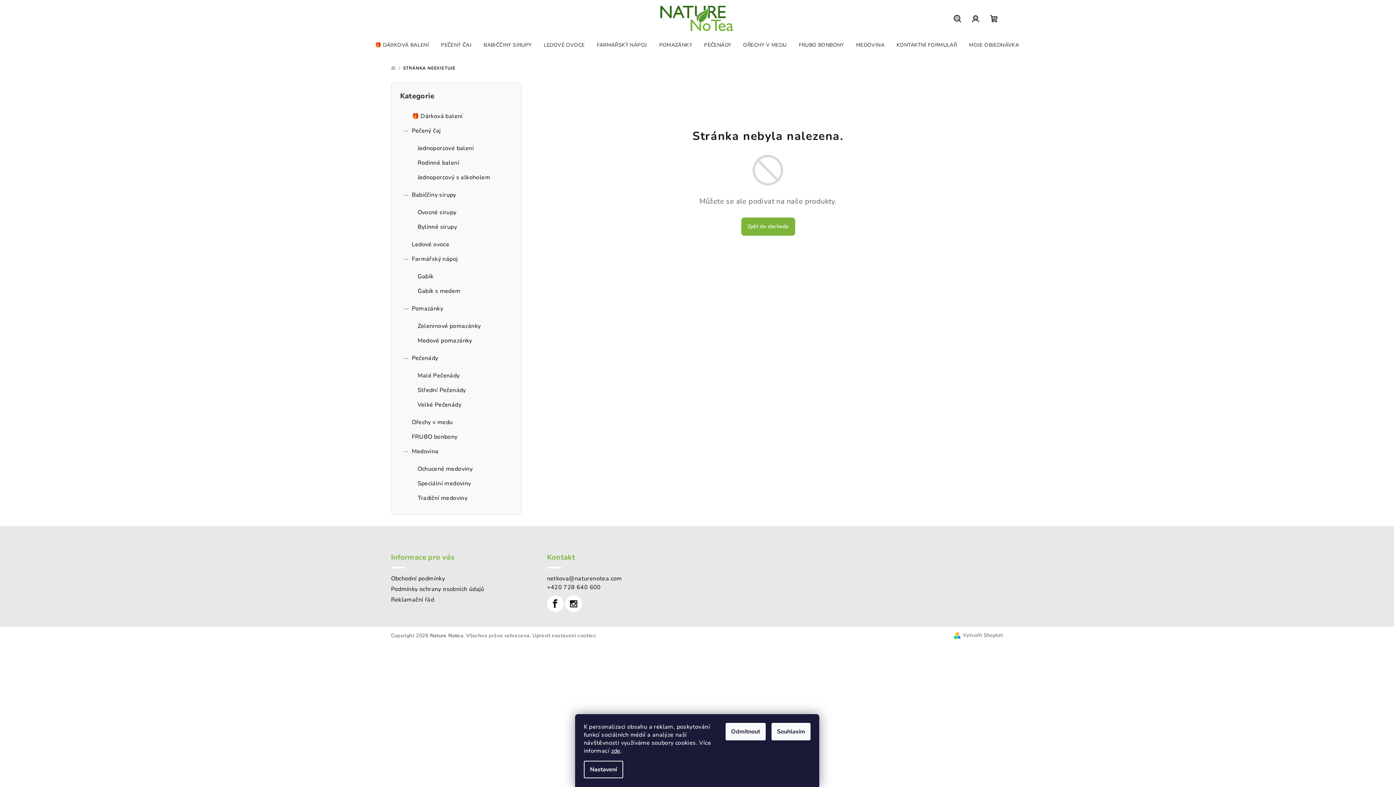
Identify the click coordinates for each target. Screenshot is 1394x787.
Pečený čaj (426, 131)
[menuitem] (402, 45)
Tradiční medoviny (443, 498)
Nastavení (603, 770)
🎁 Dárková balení (437, 116)
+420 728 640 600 (574, 587)
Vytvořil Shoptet (983, 635)
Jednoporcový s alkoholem (454, 177)
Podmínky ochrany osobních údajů (437, 589)
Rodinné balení (439, 163)
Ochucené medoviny (445, 469)
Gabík (426, 277)
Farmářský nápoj (435, 259)
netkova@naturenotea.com (584, 579)
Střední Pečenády (442, 390)
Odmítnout (745, 732)
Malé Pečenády (439, 376)
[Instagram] (573, 603)
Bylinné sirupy (437, 227)
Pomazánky (428, 309)
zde (616, 751)
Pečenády (425, 358)
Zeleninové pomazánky (449, 326)
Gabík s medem (439, 291)
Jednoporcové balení (446, 148)
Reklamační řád (412, 600)
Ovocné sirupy (437, 212)
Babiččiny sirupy (434, 195)
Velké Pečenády (440, 405)
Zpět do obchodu (768, 226)
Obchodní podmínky (418, 579)
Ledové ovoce (431, 244)
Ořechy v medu (432, 422)
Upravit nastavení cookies (564, 635)
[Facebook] (555, 603)
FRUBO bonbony (435, 437)
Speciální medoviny (444, 483)
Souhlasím (791, 732)
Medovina (425, 451)
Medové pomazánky (445, 341)
